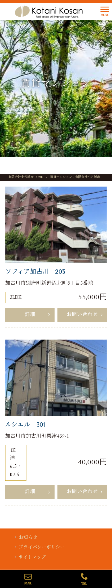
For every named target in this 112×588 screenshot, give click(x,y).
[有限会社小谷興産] (49, 11)
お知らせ (28, 537)
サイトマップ (32, 557)
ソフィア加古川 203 (35, 271)
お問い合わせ (82, 314)
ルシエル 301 (25, 424)
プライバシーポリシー (42, 547)
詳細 (30, 314)
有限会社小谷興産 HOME (25, 177)
